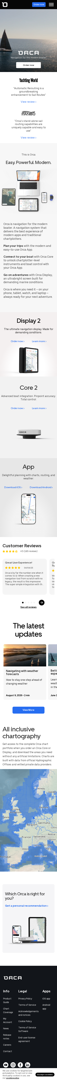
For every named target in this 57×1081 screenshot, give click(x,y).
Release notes (7, 1037)
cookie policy (12, 1078)
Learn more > (39, 341)
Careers (7, 1045)
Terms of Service (27, 1005)
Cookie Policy (25, 1021)
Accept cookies (45, 1074)
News (6, 1028)
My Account (7, 1020)
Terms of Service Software (27, 1029)
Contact (7, 1051)
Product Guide (7, 1000)
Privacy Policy (25, 998)
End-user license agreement (26, 1039)
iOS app (46, 998)
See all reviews (28, 607)
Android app (46, 1007)
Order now (39, 4)
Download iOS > (13, 487)
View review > (28, 101)
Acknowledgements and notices (28, 1013)
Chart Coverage (8, 1010)
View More (28, 710)
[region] (28, 820)
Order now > (17, 341)
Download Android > (41, 487)
